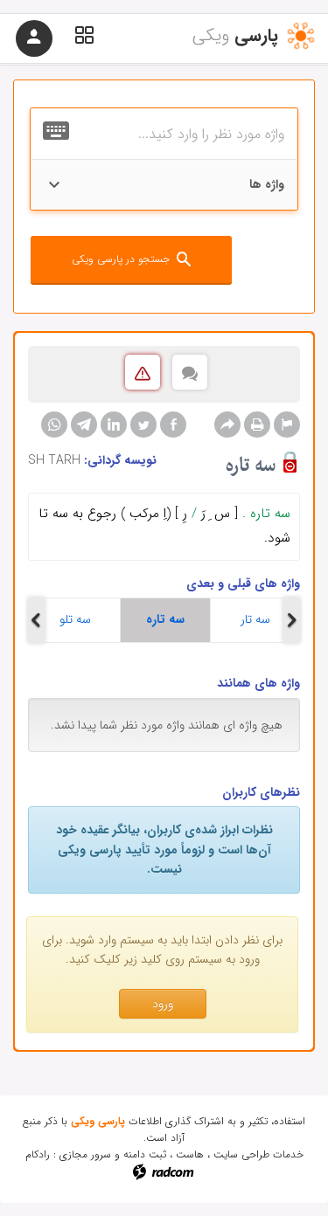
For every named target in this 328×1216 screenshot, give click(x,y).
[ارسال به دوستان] (227, 424)
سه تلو (75, 619)
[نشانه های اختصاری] (287, 424)
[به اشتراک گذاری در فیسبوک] (173, 424)
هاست (190, 1154)
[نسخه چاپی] (257, 424)
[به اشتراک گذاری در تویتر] (143, 424)
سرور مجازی (85, 1154)
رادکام (37, 1154)
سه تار (255, 619)
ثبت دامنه (144, 1154)
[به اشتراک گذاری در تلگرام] (84, 424)
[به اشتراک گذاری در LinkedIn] (114, 424)
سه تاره (165, 619)
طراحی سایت (241, 1154)
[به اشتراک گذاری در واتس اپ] (54, 424)
